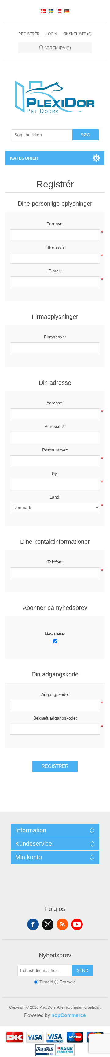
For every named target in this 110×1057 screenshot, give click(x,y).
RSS (62, 924)
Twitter (47, 924)
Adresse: (55, 402)
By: (55, 473)
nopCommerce (68, 1015)
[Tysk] (67, 11)
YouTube (77, 924)
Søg (85, 134)
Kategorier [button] (24, 158)
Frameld (68, 981)
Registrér (29, 34)
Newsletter (55, 634)
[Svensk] (51, 11)
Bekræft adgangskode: (55, 718)
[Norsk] (59, 11)
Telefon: (55, 561)
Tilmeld (46, 981)
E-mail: (55, 270)
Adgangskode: (55, 694)
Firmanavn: (55, 336)
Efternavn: (55, 247)
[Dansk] (43, 11)
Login (51, 34)
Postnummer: (55, 449)
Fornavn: (55, 223)
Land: (55, 497)
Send (82, 970)
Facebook (33, 924)
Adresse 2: (55, 426)
